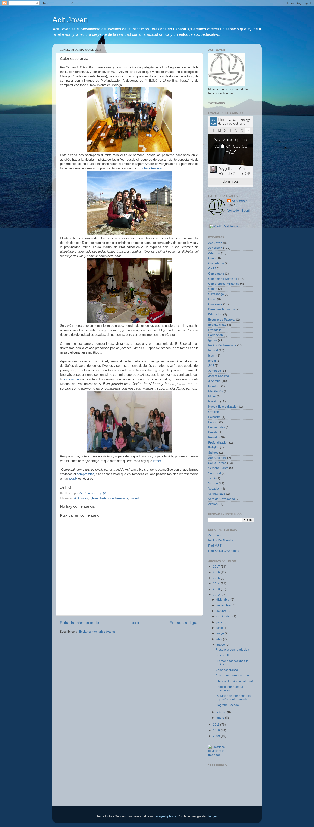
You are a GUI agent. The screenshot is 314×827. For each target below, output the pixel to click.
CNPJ (212, 268)
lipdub (73, 478)
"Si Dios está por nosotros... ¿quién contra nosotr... (234, 697)
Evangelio (215, 329)
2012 (217, 594)
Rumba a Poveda (149, 168)
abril (219, 639)
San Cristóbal (217, 457)
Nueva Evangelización (223, 406)
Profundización (218, 442)
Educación (215, 314)
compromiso (85, 474)
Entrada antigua (184, 622)
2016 (217, 572)
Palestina (214, 417)
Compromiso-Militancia (223, 283)
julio (219, 622)
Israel (212, 360)
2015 (217, 578)
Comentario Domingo (222, 278)
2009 (217, 736)
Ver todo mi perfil (238, 210)
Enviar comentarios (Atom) (97, 631)
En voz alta (223, 655)
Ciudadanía (216, 263)
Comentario (216, 273)
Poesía (213, 432)
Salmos (213, 452)
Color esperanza (227, 670)
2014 (217, 583)
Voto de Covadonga (221, 498)
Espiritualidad (217, 324)
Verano (213, 483)
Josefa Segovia (218, 375)
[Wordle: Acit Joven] (223, 226)
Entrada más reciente (79, 622)
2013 (217, 589)
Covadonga (216, 294)
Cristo (212, 299)
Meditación (215, 391)
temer (157, 461)
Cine (211, 258)
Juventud (136, 498)
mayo (220, 633)
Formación (215, 335)
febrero (221, 712)
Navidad (213, 401)
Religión (213, 447)
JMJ (211, 365)
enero (220, 717)
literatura (214, 386)
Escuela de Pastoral (221, 319)
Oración (213, 411)
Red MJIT (215, 545)
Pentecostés (216, 427)
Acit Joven (70, 19)
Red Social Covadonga (223, 550)
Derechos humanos (221, 309)
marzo (221, 644)
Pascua (213, 422)
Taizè (212, 478)
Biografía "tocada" (228, 705)
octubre (221, 610)
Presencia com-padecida (232, 649)
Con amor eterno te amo (232, 675)
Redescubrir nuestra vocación (229, 688)
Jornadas (214, 370)
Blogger (212, 816)
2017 (217, 566)
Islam (212, 355)
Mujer (212, 396)
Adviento (214, 253)
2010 (217, 730)
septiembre (224, 616)
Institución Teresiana (114, 498)
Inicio (134, 622)
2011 (216, 724)
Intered (213, 350)
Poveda (213, 437)
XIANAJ (213, 504)
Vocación (214, 488)
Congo (212, 288)
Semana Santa (218, 468)
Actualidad (215, 248)
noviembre (224, 605)
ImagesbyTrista (165, 816)
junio (220, 627)
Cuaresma (215, 304)
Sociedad (214, 473)
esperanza (71, 379)
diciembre (223, 599)
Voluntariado (216, 493)
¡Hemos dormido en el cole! (234, 681)
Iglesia (94, 498)
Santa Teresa (217, 463)
